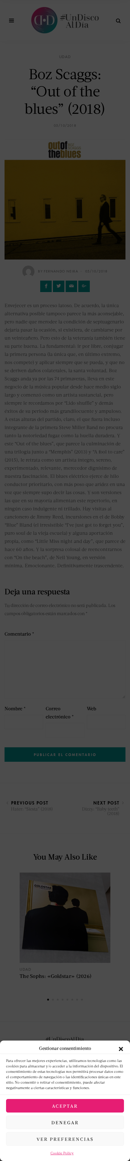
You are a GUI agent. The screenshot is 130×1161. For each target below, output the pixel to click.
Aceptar (65, 1106)
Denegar (65, 1122)
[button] (121, 1048)
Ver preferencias (65, 1139)
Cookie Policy (62, 1153)
